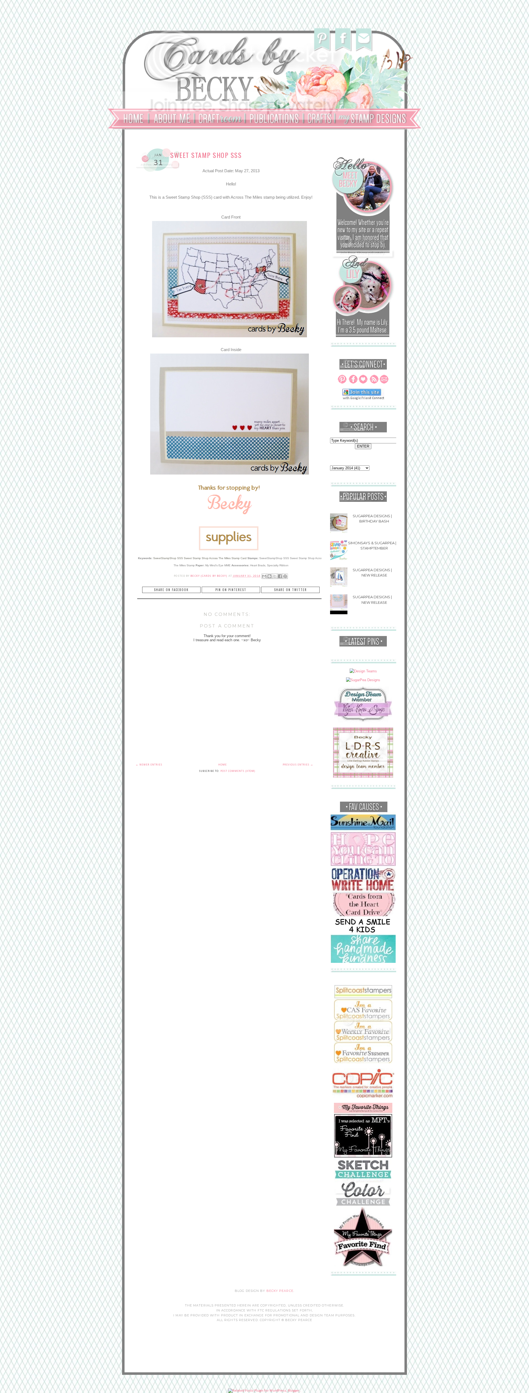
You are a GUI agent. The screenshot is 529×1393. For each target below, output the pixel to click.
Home (222, 764)
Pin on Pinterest (230, 590)
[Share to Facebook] (280, 576)
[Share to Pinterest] (285, 576)
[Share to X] (274, 576)
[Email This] (264, 576)
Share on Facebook (171, 590)
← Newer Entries (149, 764)
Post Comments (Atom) (237, 771)
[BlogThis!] (269, 576)
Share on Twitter (290, 590)
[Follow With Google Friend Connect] (363, 399)
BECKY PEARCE (279, 1291)
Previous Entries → (298, 764)
